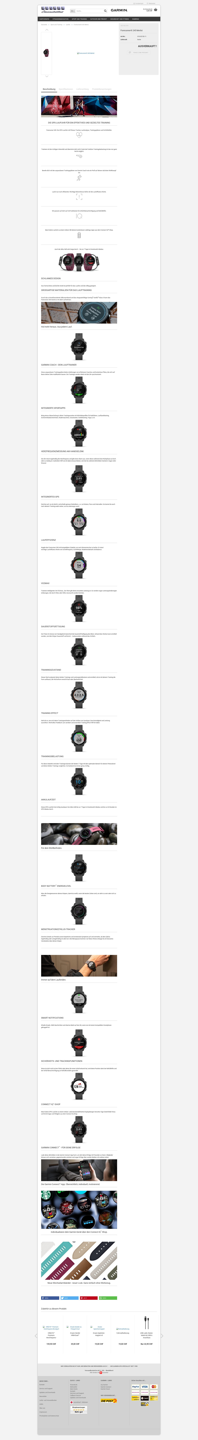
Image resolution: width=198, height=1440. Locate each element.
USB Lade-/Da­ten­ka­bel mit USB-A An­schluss (146, 1335)
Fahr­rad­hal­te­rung (123, 1333)
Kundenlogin (139, 3)
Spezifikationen (66, 89)
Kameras (135, 19)
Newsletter (43, 1396)
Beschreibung (49, 89)
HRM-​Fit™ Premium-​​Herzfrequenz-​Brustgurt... (51, 1335)
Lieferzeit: (124, 39)
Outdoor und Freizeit (98, 19)
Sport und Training (79, 19)
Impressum (43, 1412)
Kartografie (44, 19)
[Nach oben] (191, 1436)
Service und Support (45, 1388)
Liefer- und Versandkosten (48, 1400)
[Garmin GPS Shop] (53, 9)
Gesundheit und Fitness (119, 19)
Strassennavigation (60, 19)
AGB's (41, 1404)
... (145, 1380)
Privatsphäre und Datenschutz (49, 1416)
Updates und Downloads (47, 1392)
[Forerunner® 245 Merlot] (85, 53)
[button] (50, 1298)
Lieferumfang (82, 89)
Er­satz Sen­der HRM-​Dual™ (75, 1334)
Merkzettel (151, 3)
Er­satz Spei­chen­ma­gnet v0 (99, 1334)
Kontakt (41, 1384)
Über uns (42, 1408)
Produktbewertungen (101, 89)
